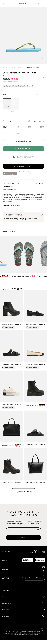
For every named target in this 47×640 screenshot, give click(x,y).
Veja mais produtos (23, 491)
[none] (38, 529)
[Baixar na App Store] (27, 560)
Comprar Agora (23, 148)
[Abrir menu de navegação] (4, 3)
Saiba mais (30, 86)
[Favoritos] (39, 3)
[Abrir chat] (42, 630)
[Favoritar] (43, 72)
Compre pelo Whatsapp (25, 157)
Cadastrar (23, 537)
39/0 (42, 127)
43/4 (17, 133)
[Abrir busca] (8, 3)
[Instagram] (31, 551)
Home (5, 67)
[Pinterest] (43, 551)
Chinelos (20, 67)
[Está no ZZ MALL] (6, 577)
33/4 (5, 127)
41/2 (5, 133)
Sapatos (12, 67)
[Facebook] (35, 551)
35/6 (17, 127)
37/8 (29, 127)
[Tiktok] (39, 551)
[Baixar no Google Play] (40, 560)
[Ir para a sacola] (43, 3)
